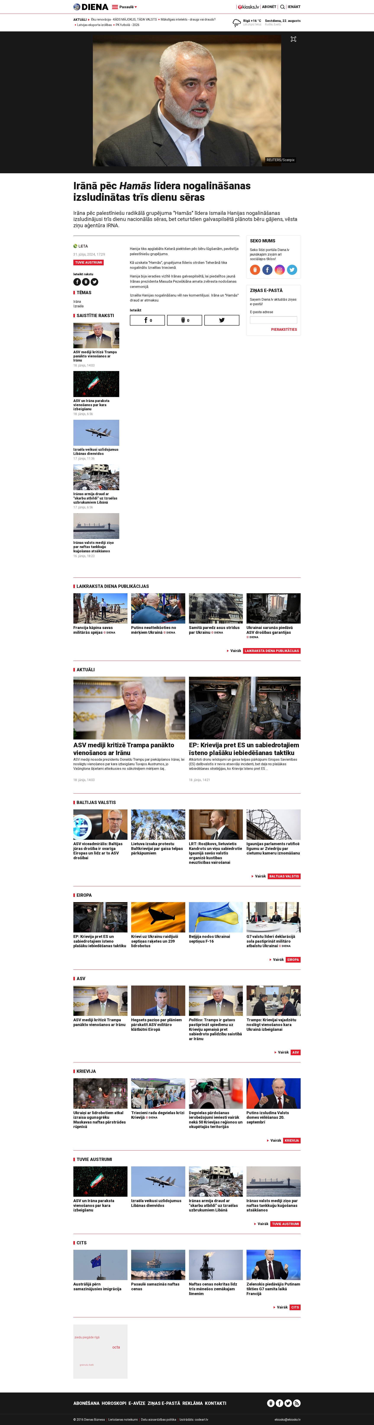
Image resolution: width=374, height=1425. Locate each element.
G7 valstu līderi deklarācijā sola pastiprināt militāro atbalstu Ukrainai (271, 941)
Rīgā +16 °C (252, 21)
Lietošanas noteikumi (123, 1419)
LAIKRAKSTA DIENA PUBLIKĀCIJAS (113, 586)
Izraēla (78, 306)
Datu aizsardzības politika (158, 1419)
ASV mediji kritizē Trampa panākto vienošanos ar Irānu (95, 356)
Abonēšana (86, 1403)
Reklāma (192, 1403)
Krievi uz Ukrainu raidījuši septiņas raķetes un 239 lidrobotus (154, 941)
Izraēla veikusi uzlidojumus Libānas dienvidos (95, 451)
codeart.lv (201, 1419)
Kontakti (215, 1403)
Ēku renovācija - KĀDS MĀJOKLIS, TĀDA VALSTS (124, 19)
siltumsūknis (111, 1368)
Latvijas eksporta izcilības (94, 25)
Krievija (86, 1071)
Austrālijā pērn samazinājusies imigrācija (97, 1286)
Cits (82, 1242)
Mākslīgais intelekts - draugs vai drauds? (188, 19)
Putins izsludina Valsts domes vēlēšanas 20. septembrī (268, 1117)
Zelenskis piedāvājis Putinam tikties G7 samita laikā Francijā (273, 1289)
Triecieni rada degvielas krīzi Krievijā (157, 1115)
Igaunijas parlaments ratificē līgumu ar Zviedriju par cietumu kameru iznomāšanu (273, 848)
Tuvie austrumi (88, 262)
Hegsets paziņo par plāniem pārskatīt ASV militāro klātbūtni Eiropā (156, 1024)
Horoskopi (114, 1403)
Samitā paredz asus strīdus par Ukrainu (214, 630)
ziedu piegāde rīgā (87, 1337)
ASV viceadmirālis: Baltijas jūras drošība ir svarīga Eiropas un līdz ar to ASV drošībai (98, 850)
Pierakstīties (284, 329)
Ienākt (294, 7)
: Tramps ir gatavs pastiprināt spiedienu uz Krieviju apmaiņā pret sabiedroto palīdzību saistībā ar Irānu (215, 1029)
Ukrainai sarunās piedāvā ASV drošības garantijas (270, 632)
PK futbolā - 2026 (127, 25)
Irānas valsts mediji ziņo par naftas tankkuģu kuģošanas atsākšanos (93, 547)
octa (116, 1347)
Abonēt (269, 7)
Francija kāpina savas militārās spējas (94, 630)
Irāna (77, 302)
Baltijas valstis (96, 802)
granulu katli (87, 1364)
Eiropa (84, 895)
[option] (187, 104)
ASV (81, 978)
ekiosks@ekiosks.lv (288, 1419)
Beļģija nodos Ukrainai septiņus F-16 (209, 939)
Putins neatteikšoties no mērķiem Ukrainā (153, 630)
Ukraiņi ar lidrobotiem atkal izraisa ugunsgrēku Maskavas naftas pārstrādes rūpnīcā (99, 1119)
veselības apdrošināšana (96, 1355)
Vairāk (236, 651)
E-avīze (137, 1403)
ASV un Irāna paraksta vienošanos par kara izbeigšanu (91, 405)
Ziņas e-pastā (164, 1403)
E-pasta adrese (261, 312)
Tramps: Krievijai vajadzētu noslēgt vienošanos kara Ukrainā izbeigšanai (271, 1024)
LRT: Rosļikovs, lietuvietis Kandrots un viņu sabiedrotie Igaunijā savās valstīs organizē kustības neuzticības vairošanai (215, 853)
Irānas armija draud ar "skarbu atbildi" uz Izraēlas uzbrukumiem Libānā (95, 498)
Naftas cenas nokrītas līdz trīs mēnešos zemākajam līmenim (213, 1289)
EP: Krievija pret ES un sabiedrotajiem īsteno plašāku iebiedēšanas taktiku (244, 749)
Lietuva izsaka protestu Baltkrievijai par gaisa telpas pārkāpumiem (157, 848)
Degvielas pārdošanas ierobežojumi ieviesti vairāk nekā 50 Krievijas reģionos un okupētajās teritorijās (216, 1119)
